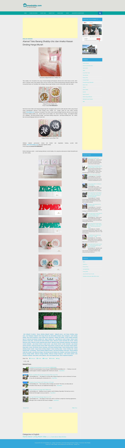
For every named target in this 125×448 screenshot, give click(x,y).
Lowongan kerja (86, 269)
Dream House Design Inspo (93, 158)
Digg (58, 358)
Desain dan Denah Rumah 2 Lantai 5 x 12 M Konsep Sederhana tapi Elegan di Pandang (95, 245)
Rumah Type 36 (86, 94)
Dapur (67, 13)
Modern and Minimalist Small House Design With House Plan (43, 374)
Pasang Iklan (85, 271)
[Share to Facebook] (28, 361)
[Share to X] (27, 361)
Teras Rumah (85, 75)
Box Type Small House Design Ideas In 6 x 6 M (40, 397)
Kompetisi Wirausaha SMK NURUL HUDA (91, 276)
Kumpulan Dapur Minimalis (88, 82)
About (84, 261)
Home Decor (27, 437)
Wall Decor (49, 436)
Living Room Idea (39, 437)
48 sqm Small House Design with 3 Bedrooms (40, 389)
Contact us (85, 264)
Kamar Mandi (60, 13)
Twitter (39, 358)
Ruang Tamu (43, 13)
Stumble (52, 358)
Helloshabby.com (30, 112)
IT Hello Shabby (53, 444)
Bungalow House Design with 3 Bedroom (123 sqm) (41, 382)
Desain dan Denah (33, 13)
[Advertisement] (50, 28)
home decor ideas (56, 437)
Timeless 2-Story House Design (94, 174)
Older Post (74, 408)
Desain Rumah (86, 63)
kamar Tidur (85, 84)
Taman (84, 87)
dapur (84, 70)
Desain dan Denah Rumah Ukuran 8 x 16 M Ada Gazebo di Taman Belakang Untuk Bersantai (95, 214)
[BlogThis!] (25, 361)
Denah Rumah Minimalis (88, 65)
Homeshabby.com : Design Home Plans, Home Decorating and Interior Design (60, 442)
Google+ (46, 358)
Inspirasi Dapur (86, 80)
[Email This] (24, 361)
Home (25, 13)
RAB (84, 101)
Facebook (32, 358)
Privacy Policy (85, 266)
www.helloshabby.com (32, 144)
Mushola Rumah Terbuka (88, 99)
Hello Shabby (87, 442)
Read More (62, 370)
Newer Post (26, 408)
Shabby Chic (76, 444)
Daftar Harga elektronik (87, 96)
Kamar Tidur (51, 13)
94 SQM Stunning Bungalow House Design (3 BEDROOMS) (42, 367)
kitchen (64, 437)
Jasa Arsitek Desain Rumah (78, 13)
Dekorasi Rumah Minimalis (67, 444)
